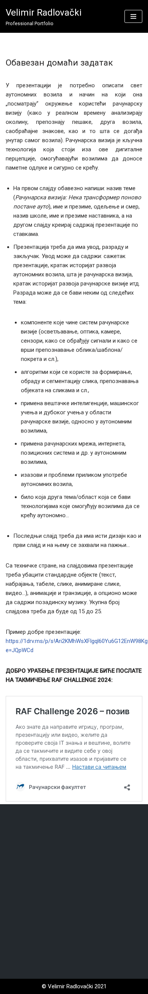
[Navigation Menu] (133, 16)
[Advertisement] (74, 891)
